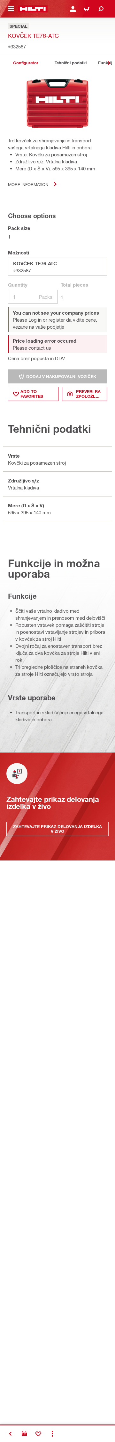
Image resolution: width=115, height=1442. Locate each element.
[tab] (25, 63)
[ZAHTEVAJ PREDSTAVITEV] (24, 1434)
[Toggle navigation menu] (11, 9)
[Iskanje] (101, 9)
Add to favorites (31, 394)
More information (28, 184)
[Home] (33, 8)
